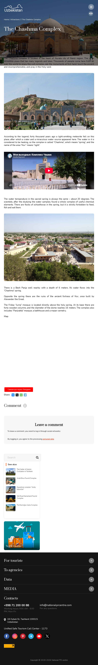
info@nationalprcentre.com (56, 605)
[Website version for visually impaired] (90, 13)
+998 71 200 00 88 (16, 605)
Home (6, 19)
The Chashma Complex (31, 19)
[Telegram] (25, 394)
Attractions (15, 19)
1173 (44, 628)
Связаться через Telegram (19, 389)
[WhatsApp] (21, 394)
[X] (17, 394)
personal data (48, 439)
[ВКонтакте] (13, 394)
